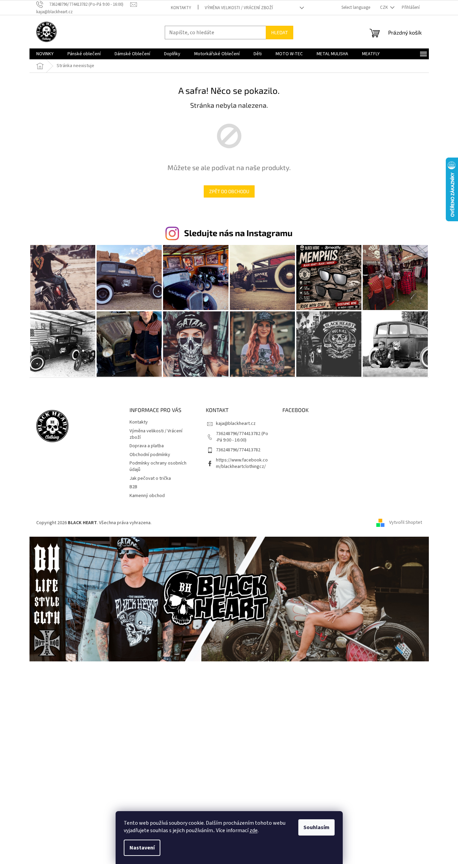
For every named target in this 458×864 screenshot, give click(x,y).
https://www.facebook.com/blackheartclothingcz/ (242, 463)
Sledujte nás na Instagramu (238, 233)
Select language (355, 7)
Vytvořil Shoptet (405, 522)
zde (254, 830)
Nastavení (142, 847)
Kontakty (181, 8)
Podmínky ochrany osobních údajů (158, 466)
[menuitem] (44, 53)
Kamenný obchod (147, 495)
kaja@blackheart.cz (236, 423)
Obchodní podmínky (150, 454)
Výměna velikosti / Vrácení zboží (239, 8)
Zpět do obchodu (229, 191)
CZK (384, 7)
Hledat (279, 32)
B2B (133, 487)
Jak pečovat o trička (150, 478)
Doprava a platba (147, 446)
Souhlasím (316, 827)
